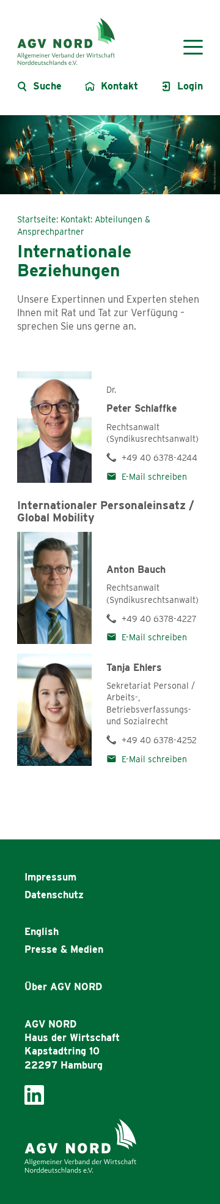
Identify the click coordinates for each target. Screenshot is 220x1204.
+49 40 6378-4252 (159, 740)
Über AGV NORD (63, 987)
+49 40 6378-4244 (159, 458)
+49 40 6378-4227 (159, 619)
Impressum (50, 877)
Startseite (36, 219)
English (41, 931)
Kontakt (75, 219)
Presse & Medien (63, 949)
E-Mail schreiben (154, 477)
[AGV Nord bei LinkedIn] (34, 1094)
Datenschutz (54, 895)
